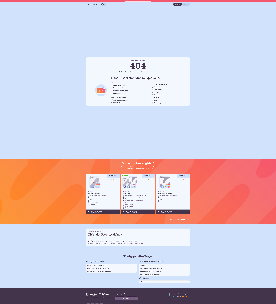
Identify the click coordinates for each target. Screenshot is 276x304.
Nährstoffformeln (159, 87)
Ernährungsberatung (160, 84)
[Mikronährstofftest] (94, 182)
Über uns (156, 97)
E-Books (156, 92)
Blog (155, 100)
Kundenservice (159, 95)
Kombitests (117, 93)
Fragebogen (158, 89)
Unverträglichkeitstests (121, 90)
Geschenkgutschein (160, 103)
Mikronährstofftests (119, 88)
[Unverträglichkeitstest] (164, 182)
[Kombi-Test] (129, 182)
